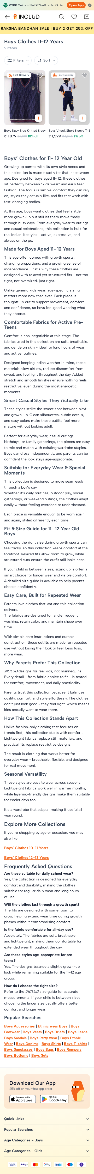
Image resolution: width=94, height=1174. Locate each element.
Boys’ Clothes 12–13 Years (26, 857)
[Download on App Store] (22, 1099)
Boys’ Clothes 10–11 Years (26, 848)
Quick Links (14, 1119)
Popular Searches (18, 1129)
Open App (76, 5)
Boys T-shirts (75, 1044)
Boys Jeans (77, 1032)
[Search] (61, 17)
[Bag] (87, 17)
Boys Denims (27, 1044)
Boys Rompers (69, 1049)
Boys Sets (39, 1055)
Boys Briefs (55, 1032)
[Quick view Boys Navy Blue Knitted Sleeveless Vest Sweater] (38, 118)
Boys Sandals (15, 1038)
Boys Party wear (44, 1038)
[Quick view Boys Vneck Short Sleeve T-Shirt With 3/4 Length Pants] (82, 118)
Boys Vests (32, 1032)
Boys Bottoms (16, 1055)
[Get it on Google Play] (54, 1099)
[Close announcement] (90, 5)
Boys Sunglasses (18, 1049)
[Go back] (7, 17)
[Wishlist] (74, 17)
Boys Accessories (19, 1026)
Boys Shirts (51, 1044)
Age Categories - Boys (23, 1140)
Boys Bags (45, 1049)
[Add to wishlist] (40, 75)
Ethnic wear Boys (53, 1026)
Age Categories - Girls (23, 1151)
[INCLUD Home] (26, 16)
